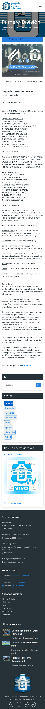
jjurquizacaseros (19, 582)
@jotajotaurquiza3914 (20, 585)
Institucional (10, 417)
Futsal (8, 437)
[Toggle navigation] (40, 6)
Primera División (8, 599)
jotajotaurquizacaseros (21, 575)
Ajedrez (8, 427)
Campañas (10, 408)
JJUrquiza (14, 579)
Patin (7, 422)
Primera (9, 403)
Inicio (6, 39)
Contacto (6, 615)
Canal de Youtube (13, 454)
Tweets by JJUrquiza (12, 503)
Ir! (38, 385)
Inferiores (9, 413)
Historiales (10, 432)
